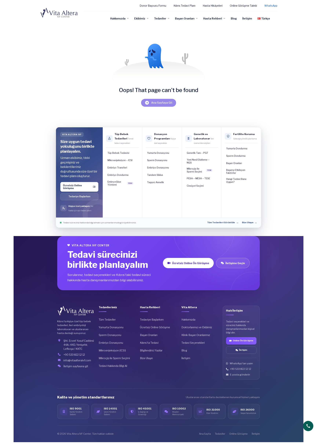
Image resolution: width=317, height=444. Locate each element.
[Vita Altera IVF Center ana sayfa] (75, 311)
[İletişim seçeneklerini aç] (308, 426)
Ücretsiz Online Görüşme (155, 327)
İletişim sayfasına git (75, 366)
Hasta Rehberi (212, 18)
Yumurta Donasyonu (111, 327)
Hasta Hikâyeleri (213, 5)
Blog (234, 18)
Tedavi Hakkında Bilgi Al (113, 365)
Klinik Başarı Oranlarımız (195, 335)
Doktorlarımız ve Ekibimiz (196, 327)
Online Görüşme (238, 433)
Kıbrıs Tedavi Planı (184, 5)
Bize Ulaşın (249, 222)
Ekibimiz (139, 18)
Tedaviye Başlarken (79, 196)
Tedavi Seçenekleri (193, 342)
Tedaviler (160, 18)
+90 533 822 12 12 (74, 354)
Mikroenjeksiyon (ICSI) (112, 350)
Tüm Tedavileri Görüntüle (223, 222)
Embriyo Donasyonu (111, 342)
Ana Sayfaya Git (161, 102)
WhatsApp (270, 5)
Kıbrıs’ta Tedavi (149, 342)
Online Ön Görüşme (243, 340)
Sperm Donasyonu (110, 335)
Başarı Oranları (184, 18)
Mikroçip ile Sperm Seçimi (114, 358)
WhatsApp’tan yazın (241, 363)
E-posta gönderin (240, 374)
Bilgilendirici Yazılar (151, 350)
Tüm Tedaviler (107, 319)
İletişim (247, 18)
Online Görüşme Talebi (243, 5)
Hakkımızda (117, 18)
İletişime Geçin (235, 263)
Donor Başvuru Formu (153, 5)
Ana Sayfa (205, 433)
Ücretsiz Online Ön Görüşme (190, 263)
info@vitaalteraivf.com (77, 360)
